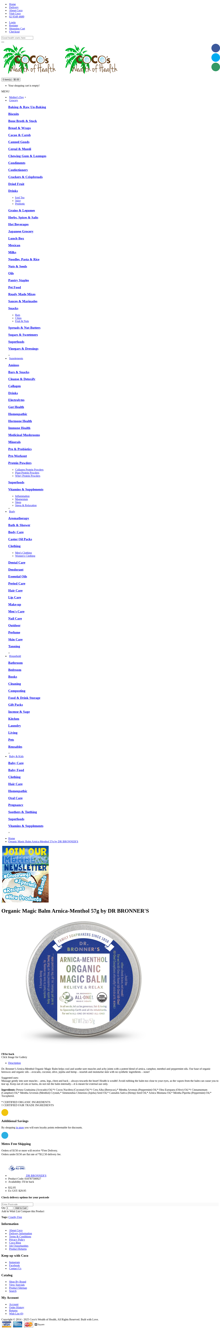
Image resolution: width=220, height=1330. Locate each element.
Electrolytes (16, 400)
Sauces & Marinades (22, 301)
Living (13, 732)
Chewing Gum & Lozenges (27, 156)
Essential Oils (17, 576)
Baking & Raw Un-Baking (27, 107)
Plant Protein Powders (27, 472)
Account (13, 1304)
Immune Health (19, 428)
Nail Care (15, 618)
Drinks (13, 191)
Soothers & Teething (22, 812)
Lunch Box (16, 238)
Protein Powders (19, 463)
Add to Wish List (10, 1211)
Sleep (18, 502)
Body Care (16, 532)
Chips (18, 318)
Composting (16, 691)
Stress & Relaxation (26, 505)
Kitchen (13, 719)
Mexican (14, 245)
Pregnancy (15, 805)
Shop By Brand (17, 1281)
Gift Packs (15, 704)
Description (14, 1062)
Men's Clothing (23, 552)
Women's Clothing (25, 555)
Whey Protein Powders (27, 475)
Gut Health (16, 407)
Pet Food (14, 287)
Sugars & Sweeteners (23, 334)
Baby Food (16, 770)
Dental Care (16, 562)
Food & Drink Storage (24, 698)
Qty (3, 1207)
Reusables (15, 747)
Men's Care (16, 611)
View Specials (17, 1284)
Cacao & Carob (19, 135)
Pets (11, 739)
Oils (11, 273)
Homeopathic (17, 414)
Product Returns (18, 1248)
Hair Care (15, 590)
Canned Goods (18, 142)
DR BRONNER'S (36, 1175)
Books (12, 676)
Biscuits (13, 114)
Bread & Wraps (19, 128)
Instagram (14, 1262)
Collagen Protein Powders (29, 469)
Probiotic (20, 203)
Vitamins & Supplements (25, 489)
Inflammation (22, 496)
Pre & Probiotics (20, 449)
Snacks (13, 308)
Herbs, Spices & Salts (23, 217)
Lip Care (14, 597)
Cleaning (14, 684)
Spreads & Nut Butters (24, 327)
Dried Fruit (16, 184)
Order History (16, 1307)
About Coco (16, 1230)
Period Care (16, 583)
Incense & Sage (19, 711)
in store (20, 1127)
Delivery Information (20, 1233)
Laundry (14, 725)
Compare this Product (32, 1211)
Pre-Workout (17, 456)
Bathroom (15, 663)
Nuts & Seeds (17, 266)
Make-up (14, 604)
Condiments (16, 163)
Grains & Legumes (21, 210)
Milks (12, 252)
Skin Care (15, 639)
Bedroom (14, 670)
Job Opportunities (18, 1245)
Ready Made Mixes (21, 294)
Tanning (14, 646)
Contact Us (15, 1268)
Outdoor (14, 625)
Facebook (14, 1265)
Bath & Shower (19, 525)
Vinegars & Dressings (23, 348)
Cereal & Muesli (19, 149)
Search (12, 1290)
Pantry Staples (18, 280)
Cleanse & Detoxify (21, 379)
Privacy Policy (17, 1239)
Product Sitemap (18, 1287)
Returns (13, 1310)
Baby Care (16, 763)
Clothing (14, 546)
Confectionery (18, 170)
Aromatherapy (18, 518)
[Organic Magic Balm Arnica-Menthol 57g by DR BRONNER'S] (83, 1054)
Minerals (14, 442)
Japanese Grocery (21, 231)
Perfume (14, 632)
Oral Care (15, 798)
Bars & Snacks (18, 372)
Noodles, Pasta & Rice (23, 259)
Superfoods (16, 342)
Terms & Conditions (20, 1236)
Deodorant (15, 569)
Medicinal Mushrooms (24, 435)
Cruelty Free (15, 1217)
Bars (17, 314)
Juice (18, 200)
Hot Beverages (18, 224)
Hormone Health (20, 421)
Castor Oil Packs (20, 539)
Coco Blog (15, 1242)
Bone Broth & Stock (22, 121)
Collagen (14, 386)
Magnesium (21, 499)
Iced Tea (19, 197)
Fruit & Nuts (22, 321)
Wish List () (16, 1313)
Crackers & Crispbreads (25, 177)
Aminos (13, 365)
